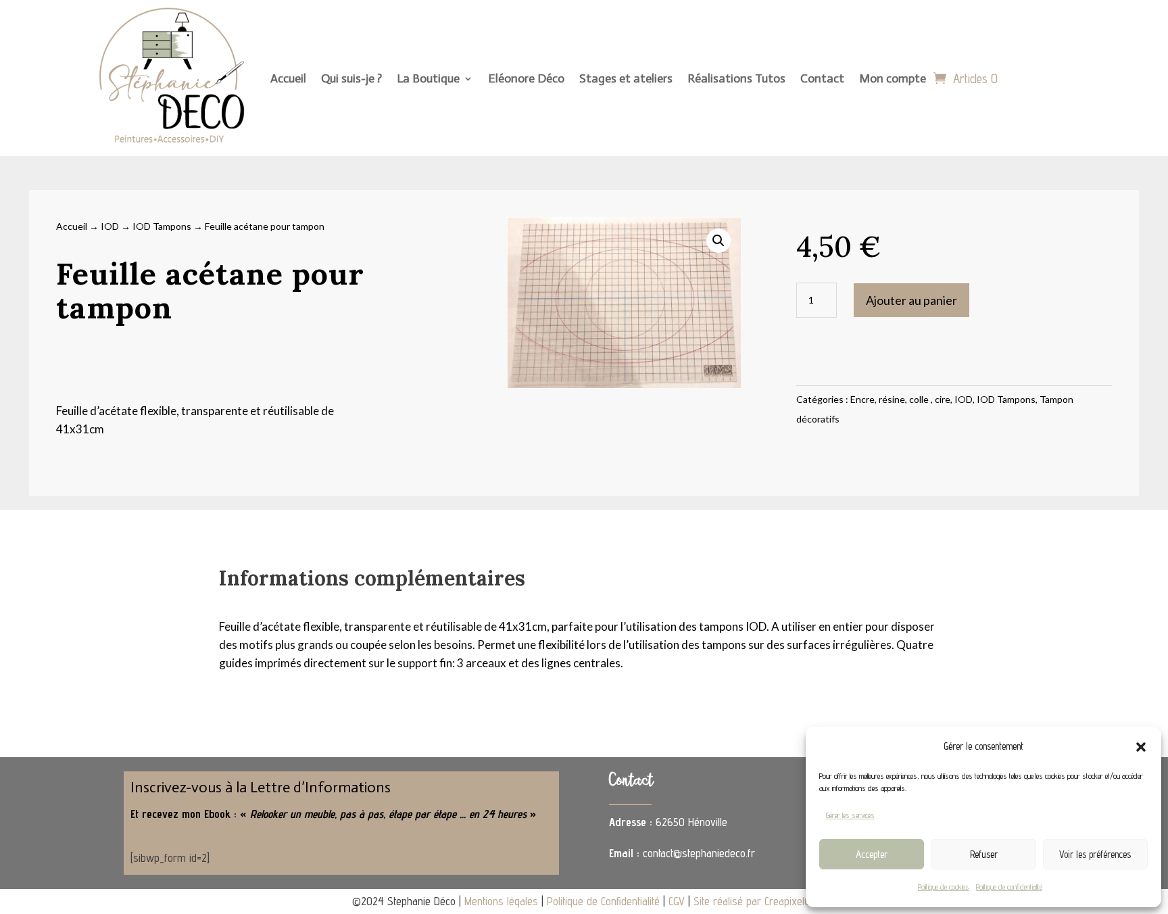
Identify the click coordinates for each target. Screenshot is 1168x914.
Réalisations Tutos (736, 78)
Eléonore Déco (526, 78)
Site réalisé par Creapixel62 (755, 901)
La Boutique (428, 78)
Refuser (984, 854)
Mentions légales (501, 901)
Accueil (288, 78)
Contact (822, 78)
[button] (1141, 747)
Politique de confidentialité (1009, 887)
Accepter (871, 854)
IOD (110, 226)
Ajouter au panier (911, 300)
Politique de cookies (943, 887)
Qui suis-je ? (351, 78)
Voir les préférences (1095, 854)
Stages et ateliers (626, 78)
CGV (676, 901)
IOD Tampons (161, 226)
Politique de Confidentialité (603, 901)
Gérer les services (850, 815)
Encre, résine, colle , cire (900, 399)
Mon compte (892, 78)
